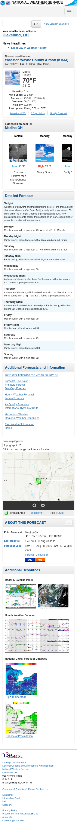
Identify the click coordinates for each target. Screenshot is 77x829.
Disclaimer (37, 512)
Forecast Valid (12, 546)
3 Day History (38, 113)
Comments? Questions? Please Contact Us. (25, 789)
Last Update (11, 541)
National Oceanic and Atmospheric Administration (27, 765)
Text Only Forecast (15, 388)
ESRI (61, 512)
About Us (7, 817)
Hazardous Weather (16, 414)
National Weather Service (15, 769)
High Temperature (16, 697)
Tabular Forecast (14, 398)
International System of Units (21, 408)
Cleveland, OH (16, 35)
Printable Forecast (15, 384)
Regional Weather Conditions (22, 418)
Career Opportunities (13, 820)
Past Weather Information (19, 424)
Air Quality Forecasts (17, 404)
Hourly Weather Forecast (19, 394)
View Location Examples (56, 23)
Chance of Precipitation (19, 736)
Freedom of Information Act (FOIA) (20, 813)
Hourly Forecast (58, 113)
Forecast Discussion (16, 381)
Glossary (7, 804)
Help (4, 801)
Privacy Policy (9, 810)
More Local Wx (18, 113)
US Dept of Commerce (14, 762)
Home (8, 427)
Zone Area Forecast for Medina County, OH (31, 375)
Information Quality (12, 798)
